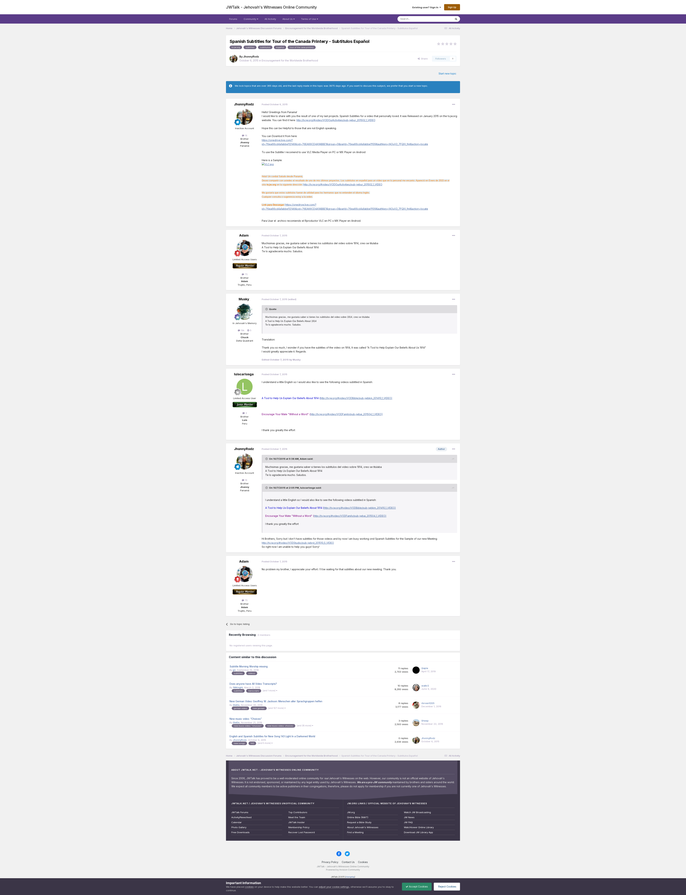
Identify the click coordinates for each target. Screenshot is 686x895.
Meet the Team (296, 817)
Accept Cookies (418, 886)
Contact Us (348, 862)
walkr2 (425, 685)
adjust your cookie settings (334, 886)
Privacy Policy (330, 862)
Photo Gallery (238, 827)
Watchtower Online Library (419, 827)
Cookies (363, 862)
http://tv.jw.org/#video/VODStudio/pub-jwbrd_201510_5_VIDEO (298, 542)
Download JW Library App (418, 832)
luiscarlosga (244, 374)
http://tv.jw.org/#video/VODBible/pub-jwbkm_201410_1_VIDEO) (356, 398)
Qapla (424, 668)
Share (424, 58)
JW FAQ (408, 822)
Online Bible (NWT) (357, 817)
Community (250, 19)
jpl (234, 669)
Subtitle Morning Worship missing (249, 666)
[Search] (456, 19)
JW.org (351, 812)
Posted (275, 104)
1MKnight (238, 687)
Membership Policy (298, 827)
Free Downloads (240, 832)
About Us (287, 19)
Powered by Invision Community (343, 869)
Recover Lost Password (301, 832)
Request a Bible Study (359, 822)
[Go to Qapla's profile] (416, 670)
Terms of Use (309, 19)
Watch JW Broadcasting (417, 812)
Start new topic (447, 73)
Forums (233, 19)
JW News (409, 817)
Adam (244, 235)
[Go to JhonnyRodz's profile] (233, 59)
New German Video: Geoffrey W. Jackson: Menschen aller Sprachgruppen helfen (276, 701)
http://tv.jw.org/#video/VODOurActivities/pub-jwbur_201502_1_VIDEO (335, 120)
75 (246, 274)
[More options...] (453, 104)
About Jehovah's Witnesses (362, 827)
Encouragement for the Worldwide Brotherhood (290, 60)
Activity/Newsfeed (241, 817)
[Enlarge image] (268, 164)
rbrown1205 (427, 703)
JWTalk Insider (296, 822)
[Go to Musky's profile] (245, 312)
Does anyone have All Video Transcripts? (253, 683)
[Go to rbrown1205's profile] (416, 705)
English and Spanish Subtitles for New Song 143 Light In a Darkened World (272, 736)
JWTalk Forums (239, 812)
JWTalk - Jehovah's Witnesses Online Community (271, 7)
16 (245, 135)
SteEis (236, 704)
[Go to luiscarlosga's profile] (245, 387)
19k (242, 330)
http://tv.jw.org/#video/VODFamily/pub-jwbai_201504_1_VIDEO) (346, 414)
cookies (249, 886)
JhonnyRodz (251, 56)
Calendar (236, 822)
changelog (350, 877)
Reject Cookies (447, 886)
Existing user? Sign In (425, 7)
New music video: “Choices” (246, 718)
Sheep (425, 720)
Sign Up (452, 7)
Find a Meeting (355, 832)
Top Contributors (297, 812)
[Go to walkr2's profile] (416, 687)
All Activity (270, 19)
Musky (244, 299)
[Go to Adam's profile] (245, 248)
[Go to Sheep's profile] (416, 722)
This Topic (441, 19)
